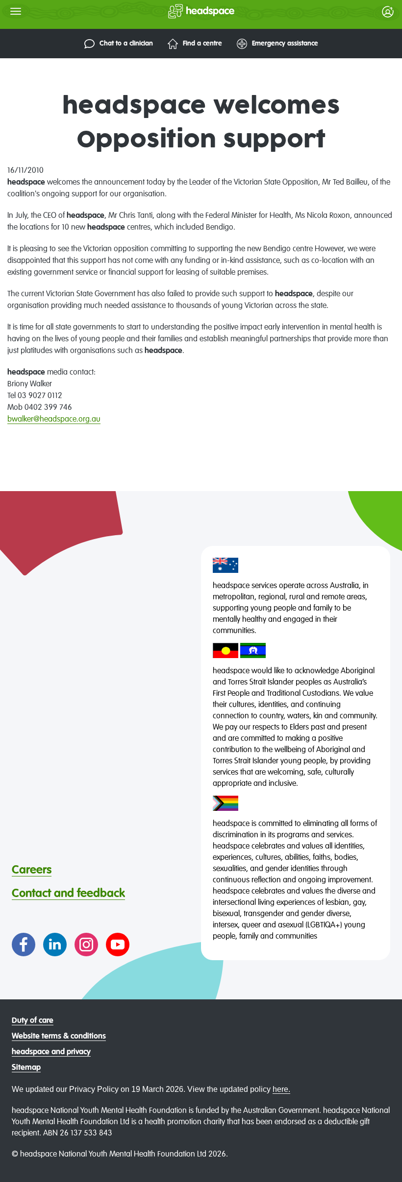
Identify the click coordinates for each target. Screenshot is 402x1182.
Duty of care (32, 1021)
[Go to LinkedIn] (55, 944)
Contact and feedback (68, 893)
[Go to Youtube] (117, 944)
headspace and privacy (51, 1052)
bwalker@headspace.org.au (53, 420)
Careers (31, 870)
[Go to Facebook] (23, 944)
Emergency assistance (285, 43)
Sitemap (26, 1068)
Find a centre (202, 43)
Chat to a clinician (126, 43)
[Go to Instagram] (86, 944)
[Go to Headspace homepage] (181, 11)
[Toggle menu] (16, 11)
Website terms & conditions (59, 1036)
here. (281, 1089)
